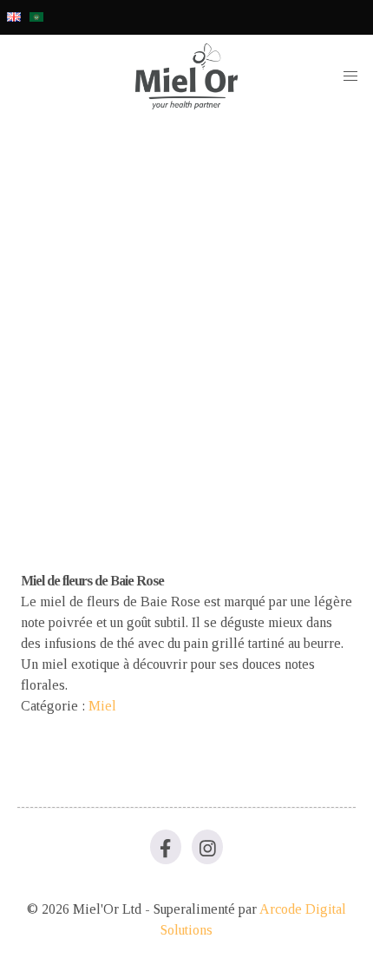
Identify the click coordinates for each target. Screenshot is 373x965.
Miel (102, 705)
